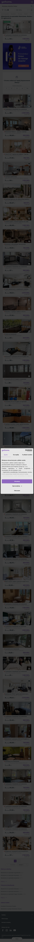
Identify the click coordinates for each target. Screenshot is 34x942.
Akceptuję (17, 481)
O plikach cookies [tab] (27, 454)
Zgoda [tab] (6, 454)
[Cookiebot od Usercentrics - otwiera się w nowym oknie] (25, 450)
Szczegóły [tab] (16, 454)
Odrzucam (17, 490)
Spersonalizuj (16, 486)
